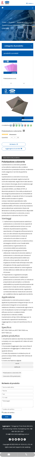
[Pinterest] (25, 439)
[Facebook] (10, 439)
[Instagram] (22, 439)
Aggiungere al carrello (12, 149)
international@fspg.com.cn (20, 434)
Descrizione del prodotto (11, 158)
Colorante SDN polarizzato (11, 376)
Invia (6, 417)
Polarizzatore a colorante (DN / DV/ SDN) (10, 78)
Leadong (27, 447)
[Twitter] (16, 439)
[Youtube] (19, 439)
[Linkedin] (13, 439)
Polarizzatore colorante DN (12, 373)
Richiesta (13, 144)
